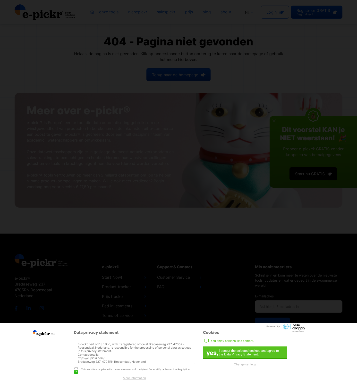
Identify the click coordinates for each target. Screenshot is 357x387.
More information (134, 378)
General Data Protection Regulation (169, 369)
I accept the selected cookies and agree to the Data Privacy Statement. (242, 352)
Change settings (245, 364)
